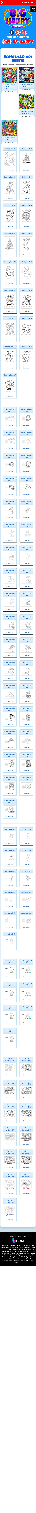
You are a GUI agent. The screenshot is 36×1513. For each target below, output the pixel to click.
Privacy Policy (11, 1245)
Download (9, 170)
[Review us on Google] (18, 32)
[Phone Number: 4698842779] (18, 41)
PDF (13, 91)
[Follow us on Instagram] (24, 32)
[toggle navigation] (32, 2)
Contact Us (19, 1245)
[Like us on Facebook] (11, 32)
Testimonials (27, 1245)
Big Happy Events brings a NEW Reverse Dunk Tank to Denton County (18, 1260)
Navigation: (26, 2)
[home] (2, 2)
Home (4, 1245)
